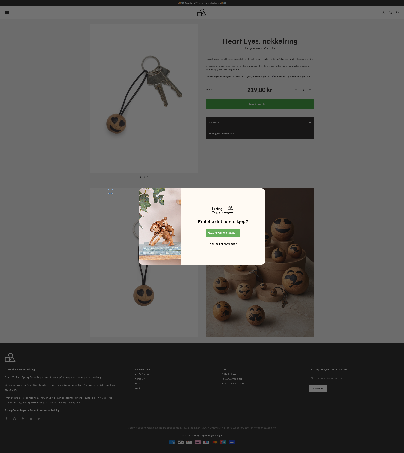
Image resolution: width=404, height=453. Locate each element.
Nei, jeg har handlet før (223, 243)
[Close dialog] (110, 191)
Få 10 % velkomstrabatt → (223, 232)
